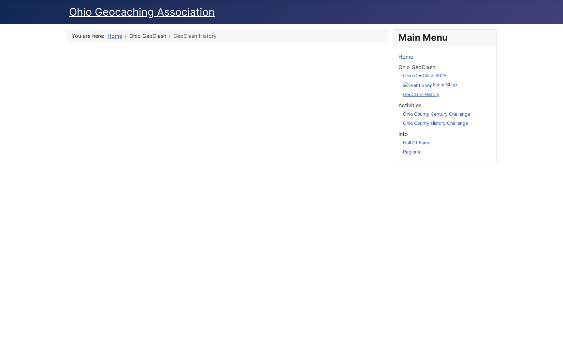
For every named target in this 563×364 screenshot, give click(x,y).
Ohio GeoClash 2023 (425, 75)
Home (405, 56)
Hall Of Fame (416, 142)
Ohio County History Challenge (435, 123)
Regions (411, 151)
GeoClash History (421, 94)
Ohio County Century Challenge (436, 114)
